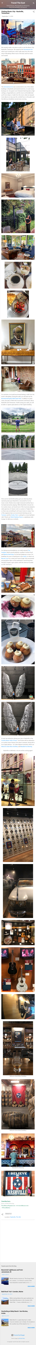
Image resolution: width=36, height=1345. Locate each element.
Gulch (24, 556)
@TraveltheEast (6, 1207)
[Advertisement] (18, 1241)
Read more (31, 1286)
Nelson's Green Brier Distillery (9, 746)
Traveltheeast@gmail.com (8, 1205)
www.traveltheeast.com (22, 1205)
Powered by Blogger (19, 1335)
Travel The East (18, 3)
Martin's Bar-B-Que (9, 554)
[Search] (34, 3)
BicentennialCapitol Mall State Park (11, 398)
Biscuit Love (4, 558)
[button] (34, 12)
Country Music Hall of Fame (9, 740)
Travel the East (5, 1201)
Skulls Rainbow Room (17, 517)
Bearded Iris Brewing (26, 746)
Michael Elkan (22, 1338)
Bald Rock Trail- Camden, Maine (12, 1291)
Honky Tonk (14, 515)
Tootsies (3, 515)
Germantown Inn (28, 49)
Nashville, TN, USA (15, 1217)
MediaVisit (8, 1213)
